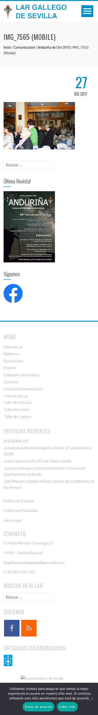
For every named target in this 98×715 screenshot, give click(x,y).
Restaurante (13, 360)
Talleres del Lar (16, 396)
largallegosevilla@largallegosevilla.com (34, 562)
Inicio (7, 47)
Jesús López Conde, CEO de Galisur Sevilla (37, 461)
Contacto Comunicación (23, 388)
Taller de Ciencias (18, 402)
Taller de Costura (17, 416)
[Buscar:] (29, 163)
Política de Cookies (19, 500)
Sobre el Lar (13, 346)
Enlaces (10, 367)
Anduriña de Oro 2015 (54, 47)
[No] (92, 698)
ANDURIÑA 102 (16, 441)
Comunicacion (24, 47)
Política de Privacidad (21, 510)
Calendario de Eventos (21, 374)
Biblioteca (12, 353)
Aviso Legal (13, 520)
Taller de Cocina (16, 409)
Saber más (67, 707)
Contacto (11, 382)
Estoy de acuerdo (38, 707)
